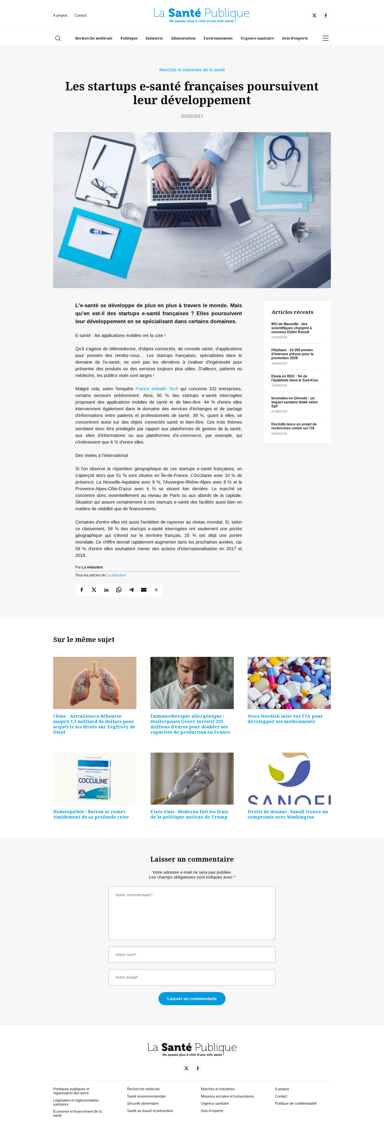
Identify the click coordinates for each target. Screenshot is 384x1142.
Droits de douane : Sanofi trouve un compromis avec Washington (288, 814)
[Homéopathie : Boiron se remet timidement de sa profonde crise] (94, 779)
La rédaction (116, 575)
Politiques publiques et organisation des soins (71, 1091)
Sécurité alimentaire (143, 1103)
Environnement (218, 38)
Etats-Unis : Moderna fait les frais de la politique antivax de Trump (189, 814)
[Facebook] (325, 16)
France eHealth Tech (157, 388)
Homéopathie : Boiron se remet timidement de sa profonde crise (91, 814)
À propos (60, 15)
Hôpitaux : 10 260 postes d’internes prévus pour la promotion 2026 (292, 354)
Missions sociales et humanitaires (227, 1096)
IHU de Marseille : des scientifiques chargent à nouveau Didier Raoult (291, 328)
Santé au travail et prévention (150, 1111)
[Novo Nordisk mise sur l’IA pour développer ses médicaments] (289, 683)
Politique (129, 38)
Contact (80, 15)
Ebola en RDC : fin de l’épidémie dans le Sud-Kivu (294, 378)
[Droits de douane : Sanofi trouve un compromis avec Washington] (289, 779)
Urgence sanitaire (257, 38)
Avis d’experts (295, 38)
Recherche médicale (93, 38)
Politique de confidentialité (296, 1103)
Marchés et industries (217, 1089)
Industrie (154, 38)
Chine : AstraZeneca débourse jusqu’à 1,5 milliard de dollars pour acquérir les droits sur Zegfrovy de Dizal (94, 724)
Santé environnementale (146, 1096)
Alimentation (183, 38)
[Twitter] (314, 16)
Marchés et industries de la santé (192, 69)
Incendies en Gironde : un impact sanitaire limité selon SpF (294, 402)
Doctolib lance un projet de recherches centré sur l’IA (294, 426)
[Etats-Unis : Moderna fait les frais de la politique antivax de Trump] (192, 779)
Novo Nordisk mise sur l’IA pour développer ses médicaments (285, 718)
